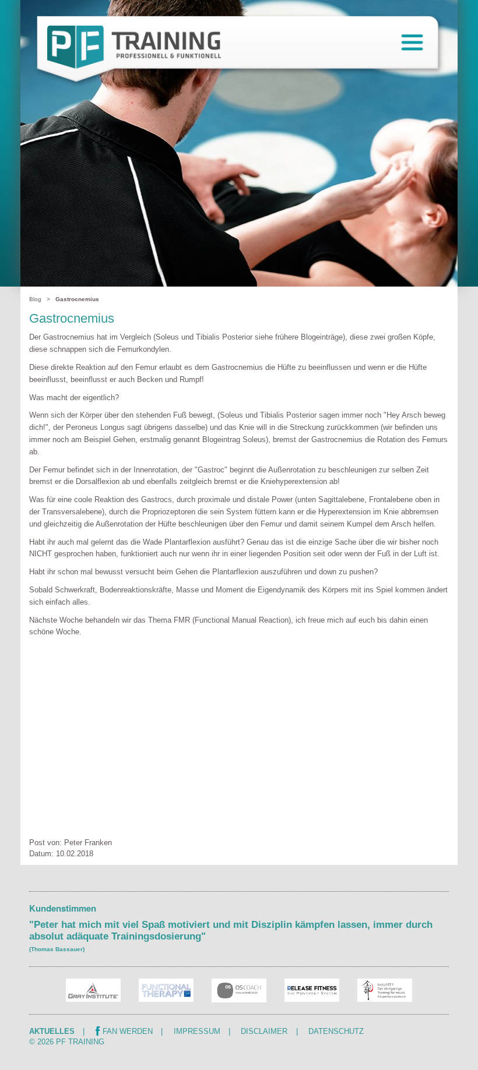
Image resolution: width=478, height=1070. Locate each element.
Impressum (197, 1031)
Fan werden (128, 1031)
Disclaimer (264, 1031)
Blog (35, 299)
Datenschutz (336, 1031)
